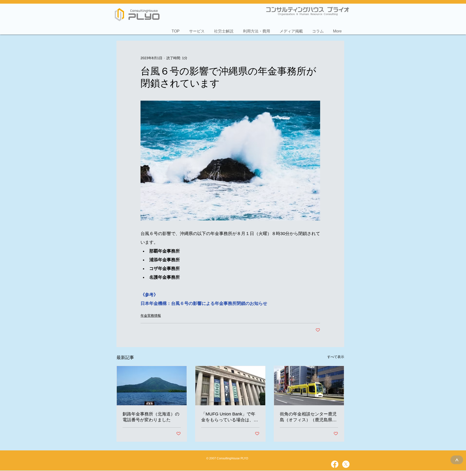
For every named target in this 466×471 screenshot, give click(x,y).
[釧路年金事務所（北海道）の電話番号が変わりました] (152, 385)
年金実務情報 (151, 315)
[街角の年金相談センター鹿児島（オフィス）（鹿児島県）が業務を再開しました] (309, 385)
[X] (346, 464)
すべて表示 (335, 357)
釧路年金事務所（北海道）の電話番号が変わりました (151, 417)
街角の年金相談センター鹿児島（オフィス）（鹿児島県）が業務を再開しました (308, 417)
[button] (196, 29)
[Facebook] (334, 464)
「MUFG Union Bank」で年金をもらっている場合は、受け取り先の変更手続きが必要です (229, 417)
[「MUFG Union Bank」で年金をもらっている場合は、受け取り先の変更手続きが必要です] (230, 385)
